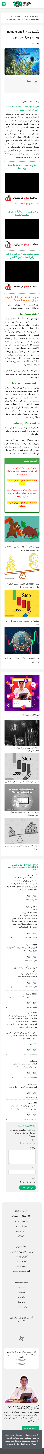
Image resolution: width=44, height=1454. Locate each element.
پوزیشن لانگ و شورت (18, 117)
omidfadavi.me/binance (27, 976)
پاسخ (7, 900)
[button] (41, 4)
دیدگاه (33, 1148)
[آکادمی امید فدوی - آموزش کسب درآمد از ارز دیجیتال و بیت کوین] (22, 4)
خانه (37, 16)
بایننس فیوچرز (19, 114)
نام (34, 1168)
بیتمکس (8, 114)
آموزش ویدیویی (29, 16)
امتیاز (34, 1140)
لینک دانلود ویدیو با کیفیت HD (27, 203)
